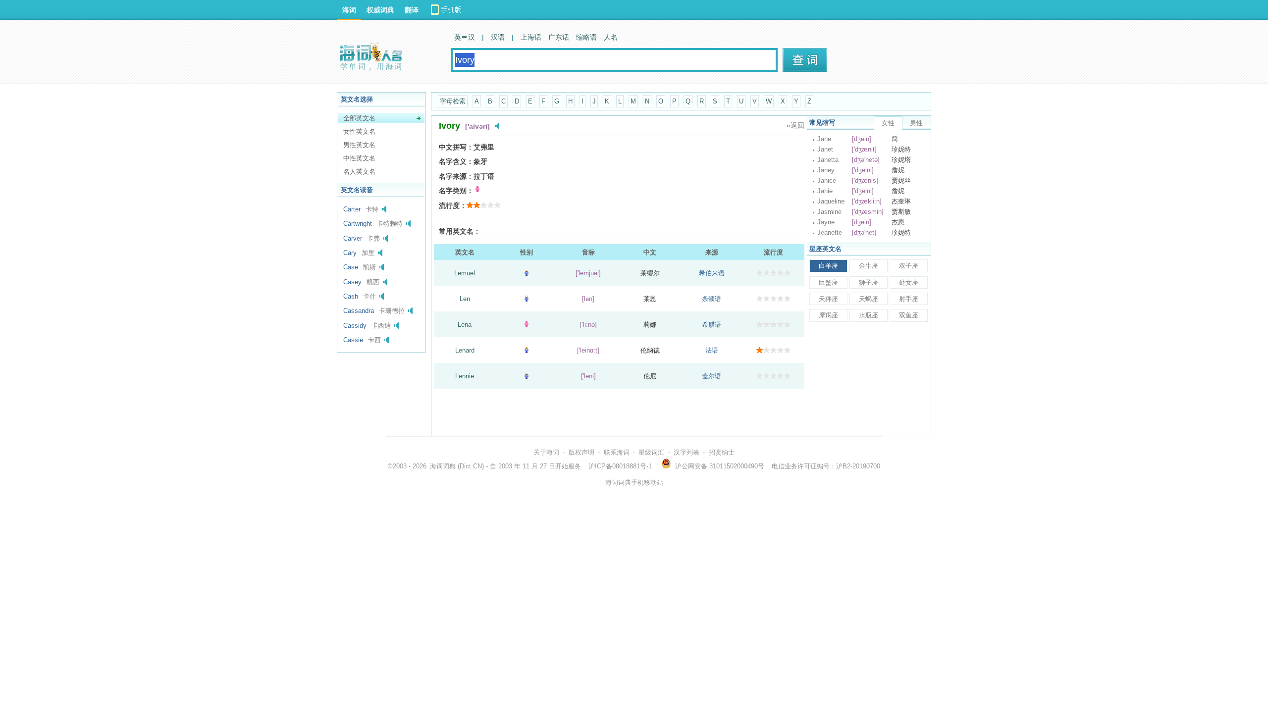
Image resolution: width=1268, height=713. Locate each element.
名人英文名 (359, 171)
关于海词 (546, 452)
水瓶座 (868, 315)
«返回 (795, 125)
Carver (352, 238)
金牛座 (868, 265)
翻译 (412, 10)
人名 (611, 37)
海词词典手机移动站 (634, 482)
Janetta (828, 159)
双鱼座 (908, 315)
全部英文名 (359, 118)
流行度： (453, 205)
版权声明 (581, 452)
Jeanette (829, 232)
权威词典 (380, 10)
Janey (826, 170)
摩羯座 (828, 315)
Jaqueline (831, 201)
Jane (824, 139)
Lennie (464, 376)
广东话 (558, 37)
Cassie (353, 340)
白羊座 (828, 265)
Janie (825, 191)
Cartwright (357, 223)
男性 (916, 123)
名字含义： (456, 161)
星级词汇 (651, 452)
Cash (350, 296)
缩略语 (586, 37)
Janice (826, 180)
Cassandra (358, 310)
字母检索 (453, 101)
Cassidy (355, 325)
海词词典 (443, 466)
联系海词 (617, 452)
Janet (825, 149)
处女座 (908, 282)
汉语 (498, 37)
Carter (352, 209)
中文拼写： (456, 147)
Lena (465, 324)
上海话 (531, 37)
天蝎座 (868, 299)
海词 (349, 10)
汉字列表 (686, 452)
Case (350, 267)
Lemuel (464, 273)
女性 (888, 123)
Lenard (465, 350)
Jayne (826, 222)
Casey (352, 282)
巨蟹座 (828, 282)
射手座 (908, 299)
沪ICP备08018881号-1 (620, 466)
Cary (350, 252)
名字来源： (456, 176)
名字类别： (456, 191)
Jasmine (829, 211)
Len (465, 299)
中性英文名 (359, 158)
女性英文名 (359, 131)
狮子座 (868, 282)
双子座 (908, 265)
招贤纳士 (722, 452)
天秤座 (828, 299)
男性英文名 (359, 145)
